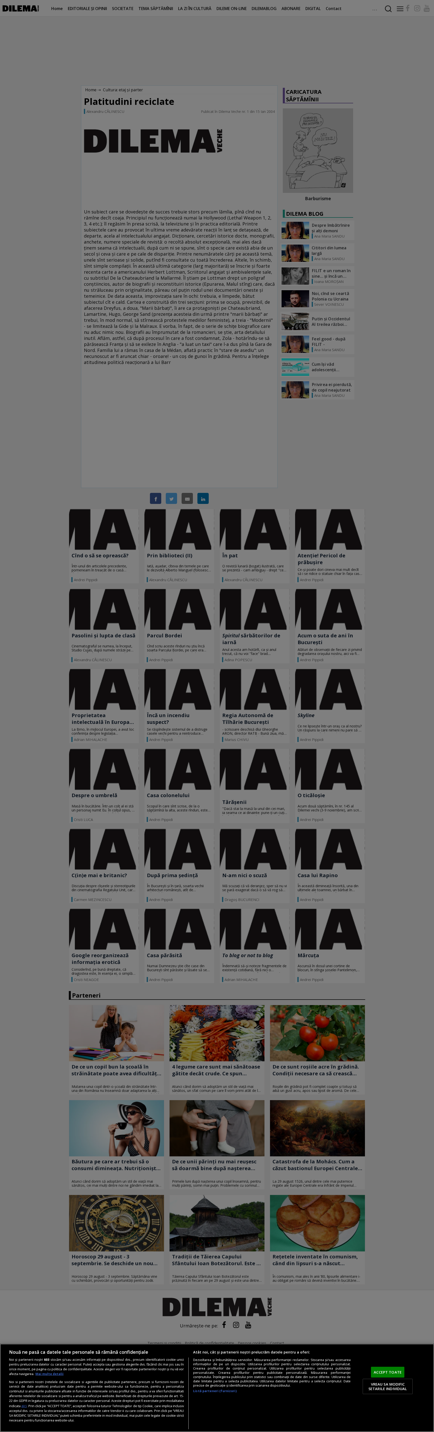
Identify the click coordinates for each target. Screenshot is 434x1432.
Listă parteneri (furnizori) (214, 1391)
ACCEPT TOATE (388, 1372)
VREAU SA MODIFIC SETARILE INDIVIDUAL (387, 1386)
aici (24, 1405)
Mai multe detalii (49, 1374)
